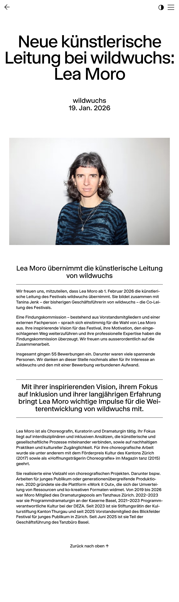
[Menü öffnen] (171, 8)
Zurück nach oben (89, 546)
